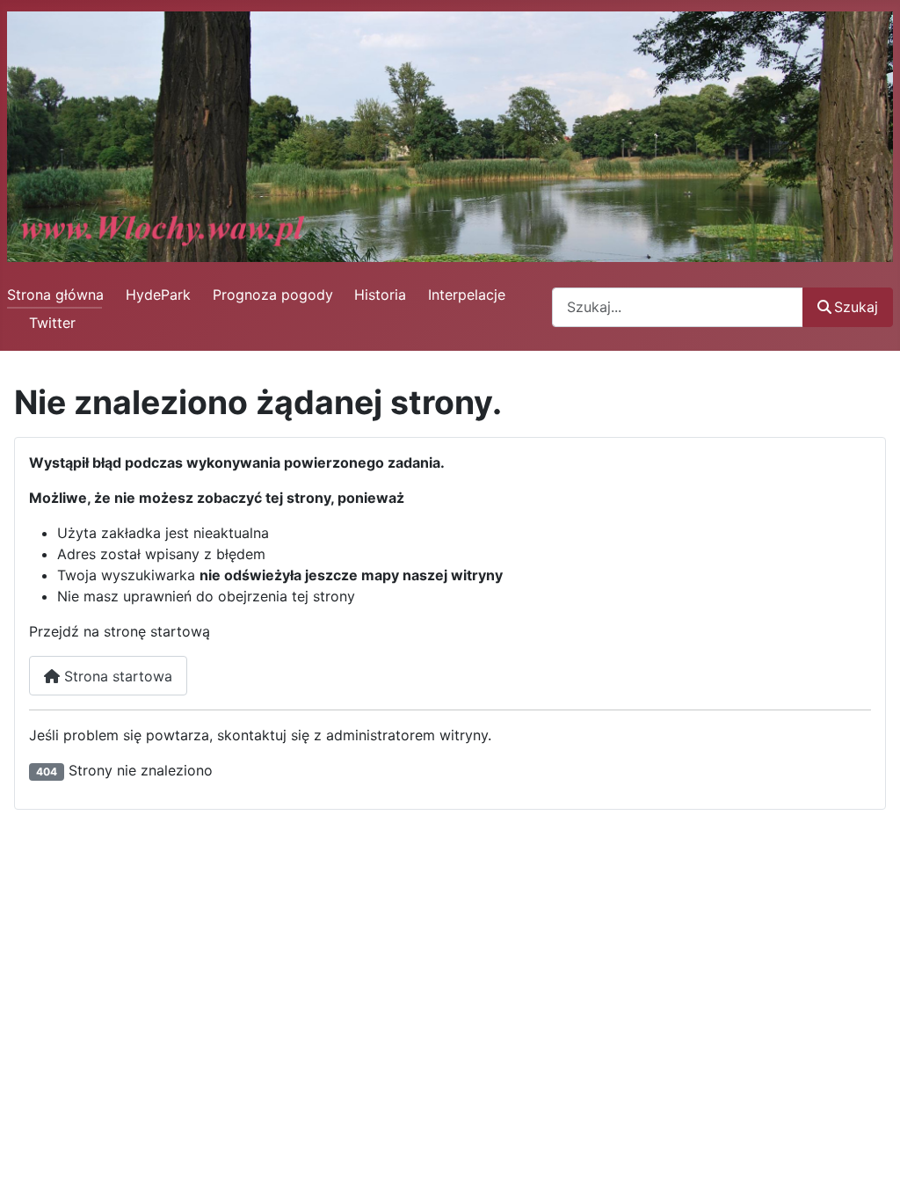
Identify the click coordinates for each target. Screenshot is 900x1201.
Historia (380, 294)
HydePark (158, 294)
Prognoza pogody (273, 294)
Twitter (52, 322)
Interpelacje (466, 294)
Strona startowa (116, 676)
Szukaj (856, 307)
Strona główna (55, 294)
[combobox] (677, 307)
